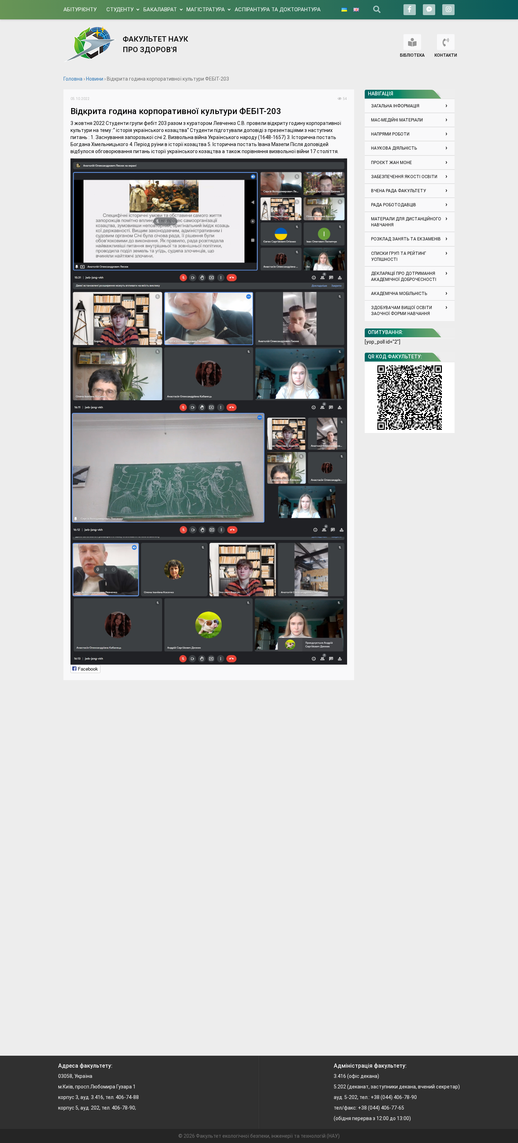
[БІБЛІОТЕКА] (412, 42)
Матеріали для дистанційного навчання (406, 221)
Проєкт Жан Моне (391, 162)
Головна (72, 79)
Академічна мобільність (399, 293)
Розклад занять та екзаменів (406, 239)
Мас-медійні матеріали (397, 120)
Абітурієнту (80, 9)
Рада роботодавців (393, 204)
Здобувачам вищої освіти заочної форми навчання (401, 310)
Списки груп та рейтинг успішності (398, 256)
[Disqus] (208, 775)
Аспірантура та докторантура (278, 9)
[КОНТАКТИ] (446, 42)
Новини (94, 79)
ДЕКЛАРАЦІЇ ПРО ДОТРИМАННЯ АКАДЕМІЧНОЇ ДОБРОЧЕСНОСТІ (403, 276)
